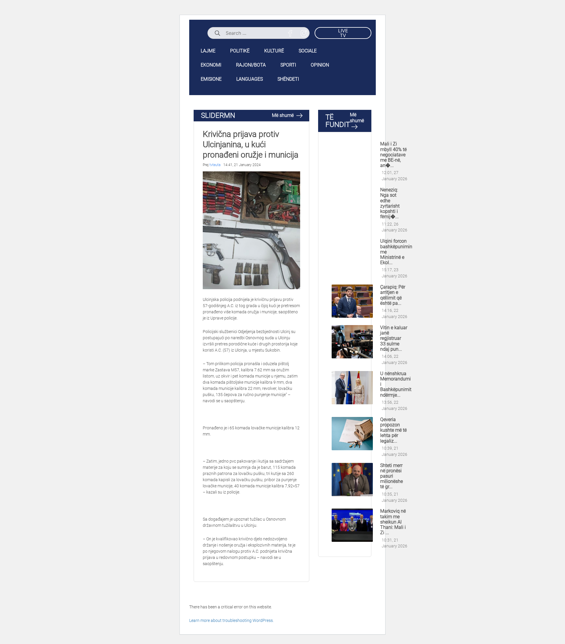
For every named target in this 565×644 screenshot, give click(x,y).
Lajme (208, 51)
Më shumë (283, 115)
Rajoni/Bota (251, 65)
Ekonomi (211, 65)
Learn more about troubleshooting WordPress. (231, 620)
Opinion (320, 65)
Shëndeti (288, 79)
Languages (249, 79)
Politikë (240, 51)
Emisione (211, 79)
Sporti (288, 65)
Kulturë (274, 51)
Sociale (308, 51)
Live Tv (343, 33)
